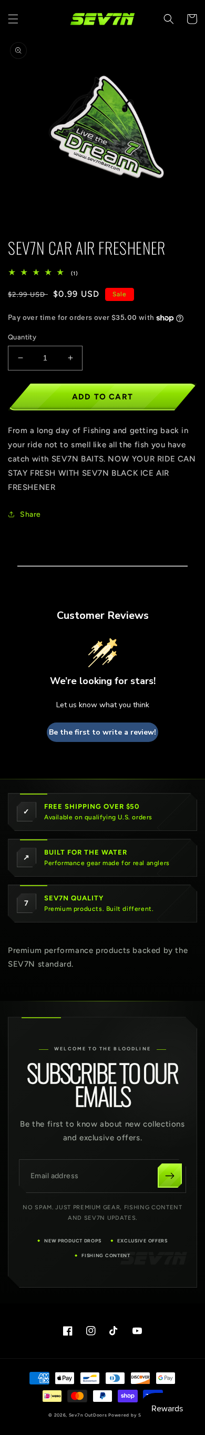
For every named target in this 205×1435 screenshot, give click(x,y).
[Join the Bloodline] (170, 1175)
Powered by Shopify (132, 1415)
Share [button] (30, 514)
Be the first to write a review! (102, 732)
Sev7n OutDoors (88, 1415)
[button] (13, 19)
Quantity (22, 337)
